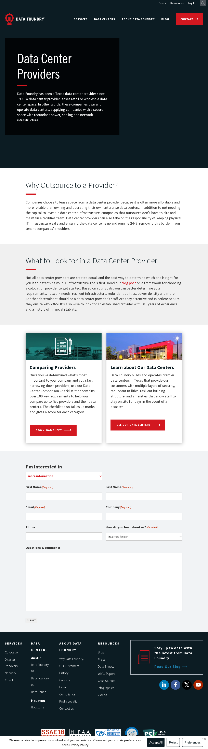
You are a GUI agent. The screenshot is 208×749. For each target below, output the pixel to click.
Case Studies (106, 681)
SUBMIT (31, 620)
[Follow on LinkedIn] (164, 685)
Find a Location (69, 701)
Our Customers (69, 666)
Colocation (12, 652)
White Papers (106, 674)
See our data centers (134, 425)
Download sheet (49, 430)
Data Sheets (106, 666)
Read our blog (167, 666)
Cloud (9, 680)
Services (81, 19)
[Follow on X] (187, 685)
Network (10, 673)
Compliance (67, 694)
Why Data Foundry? (71, 659)
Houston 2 (37, 707)
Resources (177, 3)
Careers (64, 680)
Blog (165, 19)
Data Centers (104, 19)
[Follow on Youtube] (198, 685)
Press (162, 3)
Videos (102, 695)
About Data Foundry (138, 19)
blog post (128, 283)
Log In (191, 3)
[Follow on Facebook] (175, 685)
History (63, 673)
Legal (63, 687)
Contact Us (189, 19)
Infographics (106, 688)
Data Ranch (38, 692)
